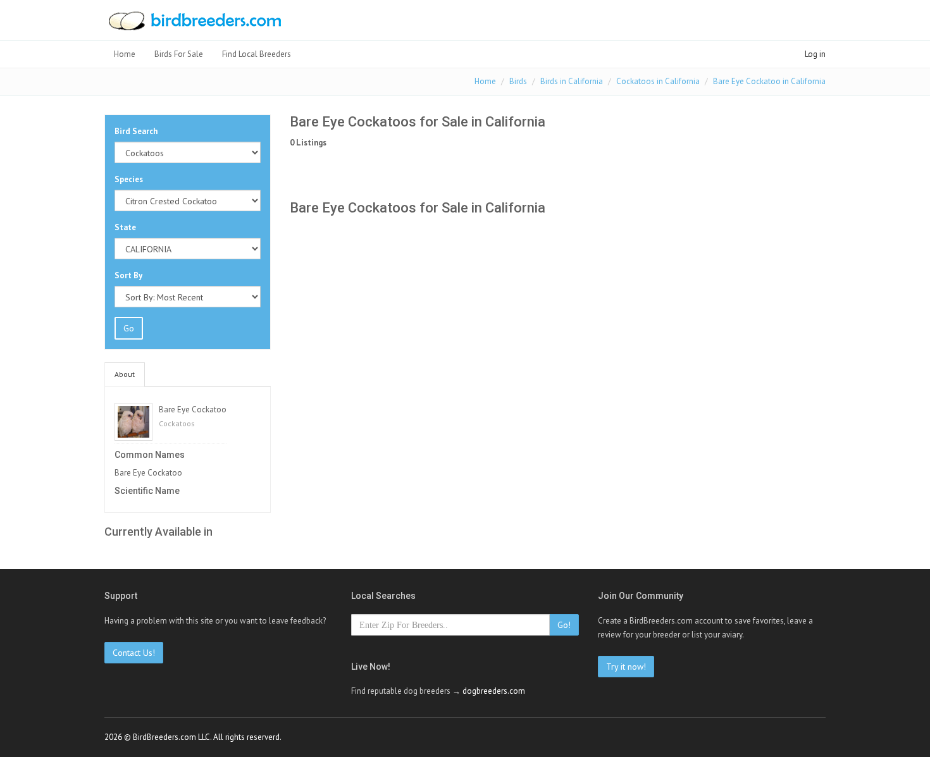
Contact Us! (134, 652)
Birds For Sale (178, 54)
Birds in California (571, 81)
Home (124, 54)
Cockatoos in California (658, 81)
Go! (564, 625)
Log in (815, 54)
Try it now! (626, 666)
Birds (518, 81)
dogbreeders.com (493, 691)
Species (129, 179)
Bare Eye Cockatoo (192, 409)
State (125, 227)
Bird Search (136, 131)
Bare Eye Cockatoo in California (769, 81)
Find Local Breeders (256, 54)
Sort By (128, 275)
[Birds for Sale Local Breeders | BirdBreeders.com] (194, 24)
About (125, 374)
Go (128, 328)
